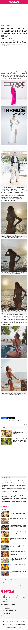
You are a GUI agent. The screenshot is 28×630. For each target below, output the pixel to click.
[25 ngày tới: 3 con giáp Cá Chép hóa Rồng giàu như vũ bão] (5, 547)
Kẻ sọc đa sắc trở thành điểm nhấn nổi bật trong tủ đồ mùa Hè (13, 486)
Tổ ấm (11, 579)
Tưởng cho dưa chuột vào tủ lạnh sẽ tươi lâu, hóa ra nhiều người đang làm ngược (18, 526)
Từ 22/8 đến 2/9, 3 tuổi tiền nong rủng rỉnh (18, 572)
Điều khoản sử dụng (10, 627)
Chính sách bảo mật (17, 627)
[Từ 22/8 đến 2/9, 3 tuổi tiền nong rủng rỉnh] (5, 573)
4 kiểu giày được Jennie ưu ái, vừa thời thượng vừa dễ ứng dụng (14, 489)
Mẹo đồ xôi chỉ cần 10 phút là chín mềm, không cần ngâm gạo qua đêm (18, 513)
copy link (25, 420)
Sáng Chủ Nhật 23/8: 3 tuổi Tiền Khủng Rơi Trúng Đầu (18, 539)
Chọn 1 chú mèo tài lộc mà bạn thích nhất (18, 519)
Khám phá (12, 585)
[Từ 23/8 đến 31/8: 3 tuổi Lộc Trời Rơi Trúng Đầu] (5, 567)
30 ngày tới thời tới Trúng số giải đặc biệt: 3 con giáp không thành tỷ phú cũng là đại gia (18, 559)
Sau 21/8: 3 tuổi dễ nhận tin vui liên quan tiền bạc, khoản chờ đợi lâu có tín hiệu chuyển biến (18, 553)
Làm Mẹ (16, 579)
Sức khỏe (5, 582)
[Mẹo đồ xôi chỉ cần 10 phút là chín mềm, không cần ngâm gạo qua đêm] (5, 514)
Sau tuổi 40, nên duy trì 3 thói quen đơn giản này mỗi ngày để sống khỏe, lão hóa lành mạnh (20, 440)
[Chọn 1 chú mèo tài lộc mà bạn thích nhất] (5, 521)
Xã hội (6, 579)
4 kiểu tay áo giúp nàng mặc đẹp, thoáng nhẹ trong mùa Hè (14, 482)
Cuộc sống (5, 585)
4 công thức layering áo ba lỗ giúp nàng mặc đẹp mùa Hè (14, 480)
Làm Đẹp (22, 579)
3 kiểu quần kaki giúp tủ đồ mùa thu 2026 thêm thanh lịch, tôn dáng (14, 499)
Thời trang (8, 25)
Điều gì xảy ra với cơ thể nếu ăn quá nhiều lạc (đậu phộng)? (19, 432)
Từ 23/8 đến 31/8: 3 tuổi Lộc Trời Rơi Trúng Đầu (18, 565)
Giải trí (10, 582)
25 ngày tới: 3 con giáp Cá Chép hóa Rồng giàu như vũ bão (18, 545)
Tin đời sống (19, 585)
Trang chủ (2, 25)
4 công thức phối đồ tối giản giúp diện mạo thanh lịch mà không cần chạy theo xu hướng (14, 502)
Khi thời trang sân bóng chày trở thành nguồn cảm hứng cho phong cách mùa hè (14, 492)
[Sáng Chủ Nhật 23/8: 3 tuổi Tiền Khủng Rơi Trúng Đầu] (5, 540)
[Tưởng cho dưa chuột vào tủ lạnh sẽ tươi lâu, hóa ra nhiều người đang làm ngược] (5, 527)
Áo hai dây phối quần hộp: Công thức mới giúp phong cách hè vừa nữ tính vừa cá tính (13, 496)
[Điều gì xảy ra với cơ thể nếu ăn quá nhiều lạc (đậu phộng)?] (6, 433)
